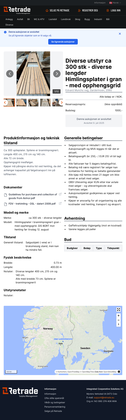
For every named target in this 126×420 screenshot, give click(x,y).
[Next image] (57, 73)
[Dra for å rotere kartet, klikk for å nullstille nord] (118, 324)
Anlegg (9, 19)
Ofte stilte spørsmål (54, 398)
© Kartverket (61, 371)
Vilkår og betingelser (54, 402)
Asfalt (20, 19)
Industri (98, 19)
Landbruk (66, 19)
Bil (28, 19)
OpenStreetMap (109, 371)
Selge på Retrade (59, 10)
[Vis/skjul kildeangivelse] (119, 372)
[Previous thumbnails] (5, 102)
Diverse (9, 24)
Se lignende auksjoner (63, 41)
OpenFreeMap (73, 371)
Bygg (87, 19)
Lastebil (53, 19)
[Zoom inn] (118, 315)
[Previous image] (10, 73)
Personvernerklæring (54, 406)
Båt (108, 19)
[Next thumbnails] (62, 102)
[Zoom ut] (118, 320)
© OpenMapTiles (87, 371)
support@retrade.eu (104, 397)
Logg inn (115, 10)
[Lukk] (119, 33)
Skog (77, 19)
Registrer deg (90, 10)
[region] (63, 340)
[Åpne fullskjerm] (118, 309)
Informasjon (100, 2)
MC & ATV (39, 19)
